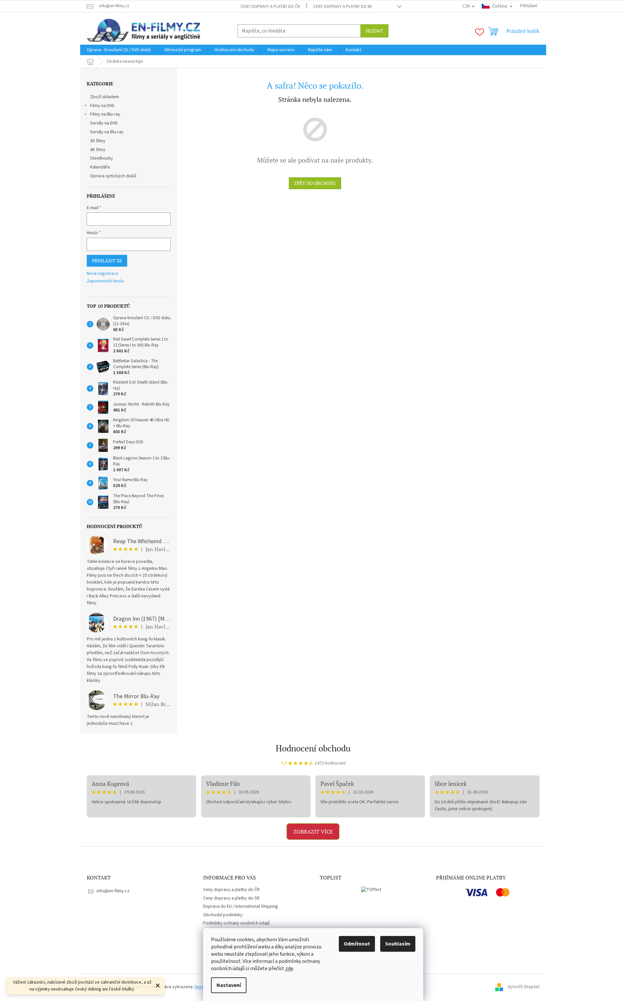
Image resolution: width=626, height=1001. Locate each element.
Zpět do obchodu (315, 183)
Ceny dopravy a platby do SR (342, 7)
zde (289, 968)
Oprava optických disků (113, 176)
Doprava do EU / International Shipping (240, 906)
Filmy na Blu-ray (105, 114)
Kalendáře (100, 167)
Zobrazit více (313, 831)
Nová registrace (102, 274)
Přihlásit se (107, 260)
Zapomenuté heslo (105, 281)
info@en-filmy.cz (113, 891)
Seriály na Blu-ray (107, 132)
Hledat (374, 31)
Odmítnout (357, 943)
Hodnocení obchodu (313, 748)
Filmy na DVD (102, 105)
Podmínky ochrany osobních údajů (236, 923)
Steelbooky (101, 158)
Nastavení (229, 985)
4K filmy (97, 149)
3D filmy (97, 141)
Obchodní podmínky (223, 915)
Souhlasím (397, 943)
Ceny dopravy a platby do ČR (270, 7)
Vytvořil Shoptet (524, 987)
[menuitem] (118, 50)
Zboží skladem (104, 97)
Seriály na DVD (104, 123)
